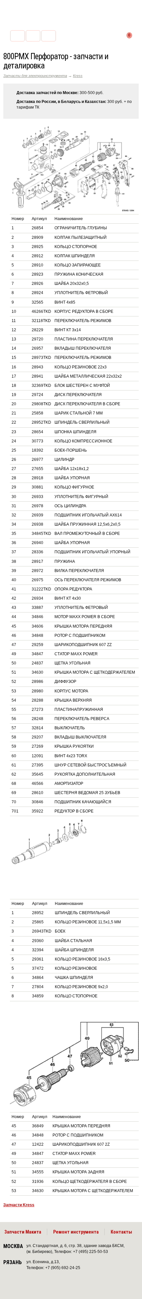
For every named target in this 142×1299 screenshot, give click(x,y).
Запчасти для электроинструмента (35, 76)
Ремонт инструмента (76, 1232)
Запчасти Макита (22, 1232)
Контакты (121, 1232)
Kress (78, 76)
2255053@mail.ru (33, 36)
